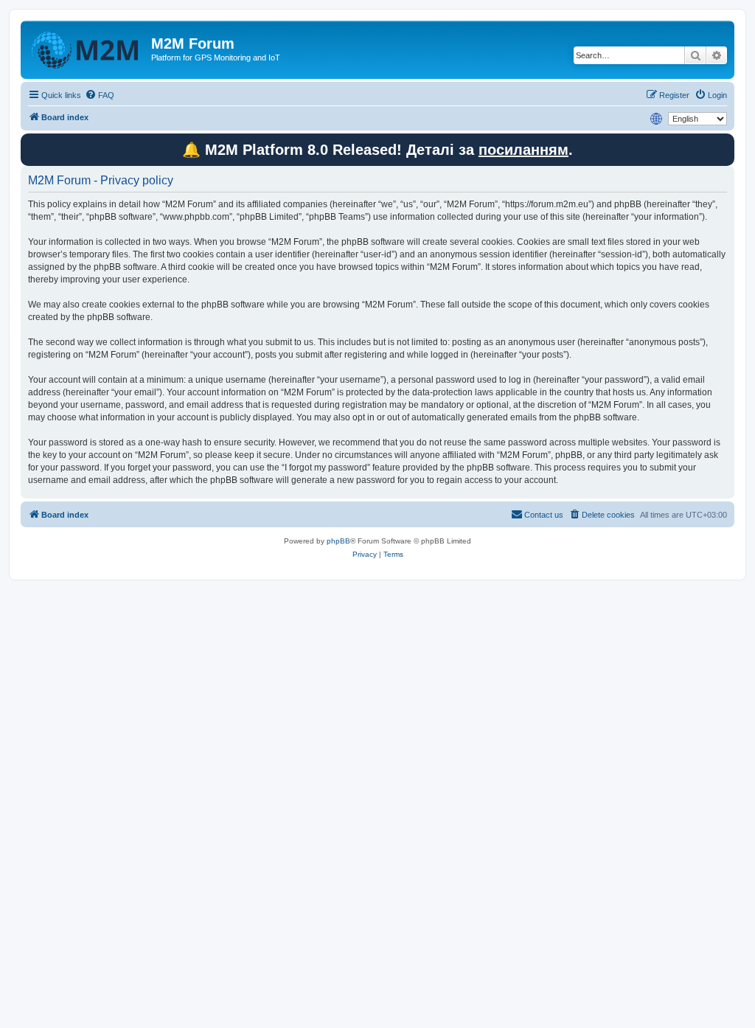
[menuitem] (99, 95)
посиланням (523, 150)
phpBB (338, 541)
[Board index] (87, 48)
